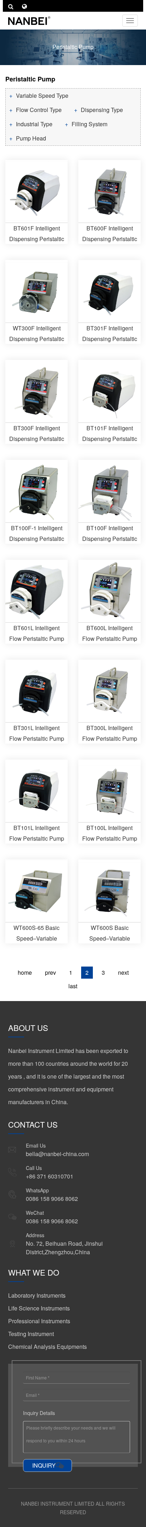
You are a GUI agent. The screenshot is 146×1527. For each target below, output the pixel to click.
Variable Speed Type (42, 95)
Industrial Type (34, 124)
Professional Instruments (39, 1321)
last (72, 986)
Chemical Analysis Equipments (47, 1346)
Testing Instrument (31, 1334)
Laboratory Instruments (37, 1295)
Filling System (89, 124)
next (123, 972)
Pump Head (31, 138)
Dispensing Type (102, 110)
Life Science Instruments (39, 1308)
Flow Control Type (39, 110)
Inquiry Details (39, 1412)
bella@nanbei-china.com (57, 1154)
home (25, 972)
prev (50, 972)
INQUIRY (44, 1465)
